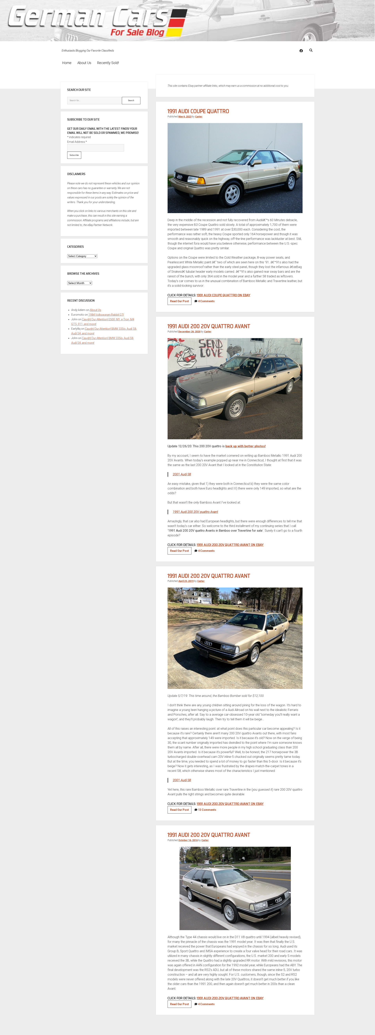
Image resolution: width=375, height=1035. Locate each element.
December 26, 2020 (189, 331)
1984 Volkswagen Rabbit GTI (106, 314)
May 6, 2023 (184, 116)
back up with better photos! (245, 446)
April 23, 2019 (186, 581)
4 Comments (206, 301)
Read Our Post (180, 302)
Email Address (77, 141)
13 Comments (207, 809)
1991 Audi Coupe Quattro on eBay (223, 295)
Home (66, 63)
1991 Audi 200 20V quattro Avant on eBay (230, 544)
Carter (198, 116)
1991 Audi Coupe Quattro (198, 111)
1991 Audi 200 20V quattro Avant (209, 326)
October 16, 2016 (188, 840)
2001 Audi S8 (182, 474)
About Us (84, 63)
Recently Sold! (108, 63)
